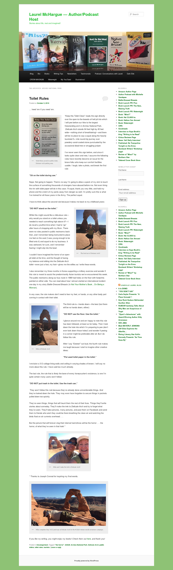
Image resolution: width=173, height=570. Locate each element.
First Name (122, 170)
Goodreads (123, 128)
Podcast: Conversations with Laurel (109, 73)
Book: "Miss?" (124, 114)
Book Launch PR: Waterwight (130, 111)
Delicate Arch (93, 545)
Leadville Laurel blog (131, 285)
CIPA (120, 125)
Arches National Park (79, 545)
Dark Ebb (130, 73)
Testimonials (86, 73)
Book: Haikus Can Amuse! (129, 120)
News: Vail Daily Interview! (129, 140)
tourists (47, 547)
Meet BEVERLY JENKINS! (129, 325)
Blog (31, 73)
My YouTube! (66, 79)
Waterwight (52, 79)
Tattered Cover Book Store (129, 160)
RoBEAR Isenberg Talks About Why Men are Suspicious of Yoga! (131, 308)
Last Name (122, 179)
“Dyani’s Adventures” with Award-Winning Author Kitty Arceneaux (130, 317)
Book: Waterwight (125, 123)
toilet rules (39, 547)
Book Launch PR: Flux (127, 103)
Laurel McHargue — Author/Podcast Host (64, 16)
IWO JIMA (122, 323)
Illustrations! (80, 79)
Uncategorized (42, 545)
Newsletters (71, 73)
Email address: (123, 189)
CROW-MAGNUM (37, 79)
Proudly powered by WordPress (86, 560)
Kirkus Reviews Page (127, 137)
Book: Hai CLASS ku (127, 117)
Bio (39, 73)
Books (46, 73)
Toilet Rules (39, 98)
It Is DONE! (123, 288)
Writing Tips (58, 73)
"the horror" (59, 545)
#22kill (67, 545)
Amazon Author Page (127, 91)
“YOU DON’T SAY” (126, 291)
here (89, 538)
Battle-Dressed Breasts (127, 100)
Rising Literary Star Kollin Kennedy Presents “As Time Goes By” (130, 337)
